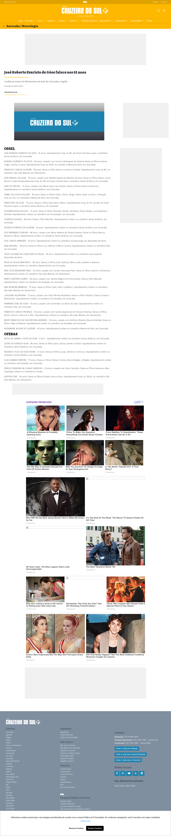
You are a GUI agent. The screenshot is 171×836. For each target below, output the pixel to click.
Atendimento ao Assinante (70, 748)
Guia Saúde (10, 774)
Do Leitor (9, 756)
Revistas (9, 795)
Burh (62, 785)
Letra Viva (9, 779)
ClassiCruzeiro (65, 769)
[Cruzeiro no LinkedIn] (141, 773)
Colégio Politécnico (67, 804)
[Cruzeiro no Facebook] (117, 773)
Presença (9, 803)
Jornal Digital (136, 21)
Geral (40, 21)
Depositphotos (65, 782)
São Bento (10, 806)
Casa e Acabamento (13, 745)
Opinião (50, 21)
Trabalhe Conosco (67, 761)
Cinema (9, 748)
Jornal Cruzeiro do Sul (85, 10)
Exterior (9, 772)
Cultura (61, 21)
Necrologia (10, 798)
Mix (7, 785)
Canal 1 (8, 743)
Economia (9, 766)
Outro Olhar (10, 800)
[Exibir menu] (164, 11)
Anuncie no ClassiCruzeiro (70, 753)
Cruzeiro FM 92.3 (66, 774)
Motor (8, 787)
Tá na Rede (10, 808)
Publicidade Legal (67, 756)
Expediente (64, 732)
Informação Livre (12, 777)
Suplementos (104, 21)
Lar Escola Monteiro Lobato (70, 806)
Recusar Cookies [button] (76, 828)
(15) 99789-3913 (131, 737)
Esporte (73, 21)
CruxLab (63, 777)
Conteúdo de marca (89, 21)
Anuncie (156, 2)
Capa (20, 21)
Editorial (9, 769)
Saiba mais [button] (85, 821)
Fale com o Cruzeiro (67, 745)
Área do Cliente (10, 2)
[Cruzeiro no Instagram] (122, 773)
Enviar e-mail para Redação (127, 748)
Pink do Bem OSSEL (67, 787)
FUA (62, 794)
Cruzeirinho (10, 753)
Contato (164, 2)
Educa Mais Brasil (12, 761)
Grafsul (63, 779)
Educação (9, 758)
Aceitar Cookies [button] (95, 828)
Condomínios (11, 751)
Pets (7, 790)
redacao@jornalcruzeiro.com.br (15, 95)
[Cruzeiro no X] (135, 773)
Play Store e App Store (125, 785)
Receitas (9, 793)
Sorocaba (28, 21)
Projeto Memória (66, 735)
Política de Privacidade (69, 737)
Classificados (120, 21)
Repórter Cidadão (67, 758)
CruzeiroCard (65, 772)
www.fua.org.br (65, 801)
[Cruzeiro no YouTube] (129, 773)
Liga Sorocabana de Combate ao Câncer (75, 809)
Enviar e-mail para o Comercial (128, 760)
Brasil (8, 740)
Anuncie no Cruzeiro (67, 751)
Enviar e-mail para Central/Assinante (130, 754)
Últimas (149, 21)
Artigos (8, 737)
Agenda (9, 735)
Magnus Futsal (11, 782)
